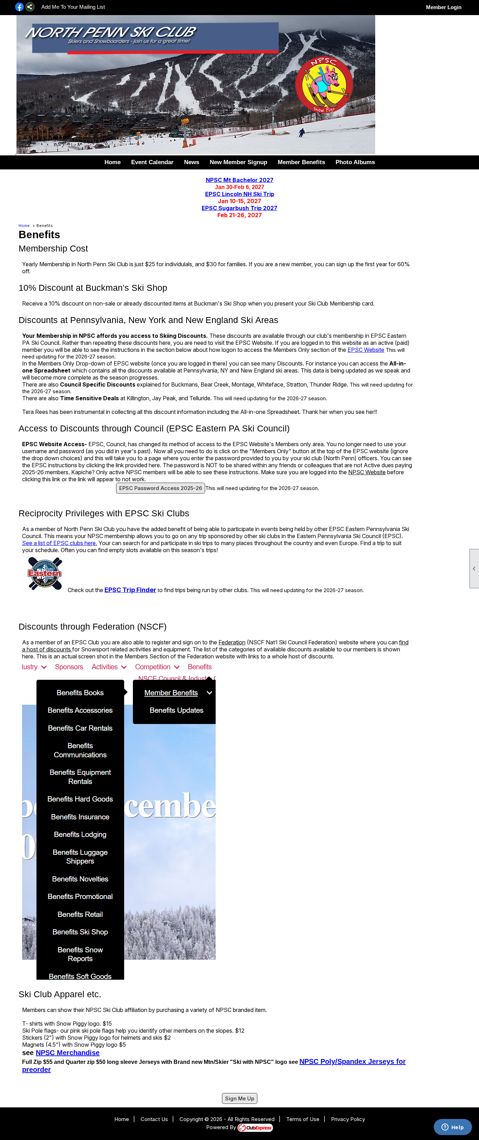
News (191, 162)
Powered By (221, 1127)
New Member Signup (238, 162)
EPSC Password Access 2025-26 (160, 488)
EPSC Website (366, 349)
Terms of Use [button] (302, 1119)
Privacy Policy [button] (348, 1119)
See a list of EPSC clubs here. (59, 542)
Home (112, 162)
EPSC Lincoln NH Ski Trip (239, 193)
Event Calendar (152, 162)
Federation (231, 642)
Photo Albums (355, 162)
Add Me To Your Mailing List (73, 7)
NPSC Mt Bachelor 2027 (240, 179)
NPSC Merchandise (68, 1053)
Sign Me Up (239, 1098)
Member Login (443, 7)
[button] (301, 162)
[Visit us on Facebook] (19, 7)
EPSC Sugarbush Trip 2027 (239, 208)
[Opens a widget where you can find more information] (452, 1127)
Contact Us (154, 1119)
